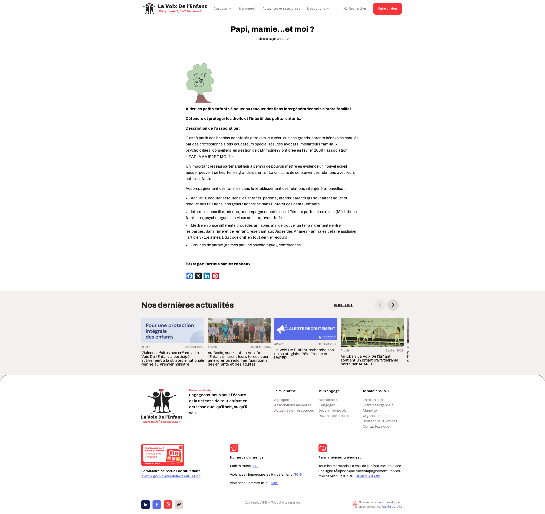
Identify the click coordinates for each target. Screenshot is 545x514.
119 (255, 466)
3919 (274, 483)
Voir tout (343, 305)
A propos (281, 400)
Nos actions (328, 400)
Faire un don (387, 8)
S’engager (326, 405)
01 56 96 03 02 (368, 476)
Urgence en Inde (376, 416)
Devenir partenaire (333, 416)
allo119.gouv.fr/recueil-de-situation (171, 476)
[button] (393, 305)
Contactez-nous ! (377, 426)
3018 (298, 474)
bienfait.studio (392, 506)
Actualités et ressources (281, 8)
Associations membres (292, 405)
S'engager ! (247, 8)
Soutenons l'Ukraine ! (380, 421)
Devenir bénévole (332, 410)
